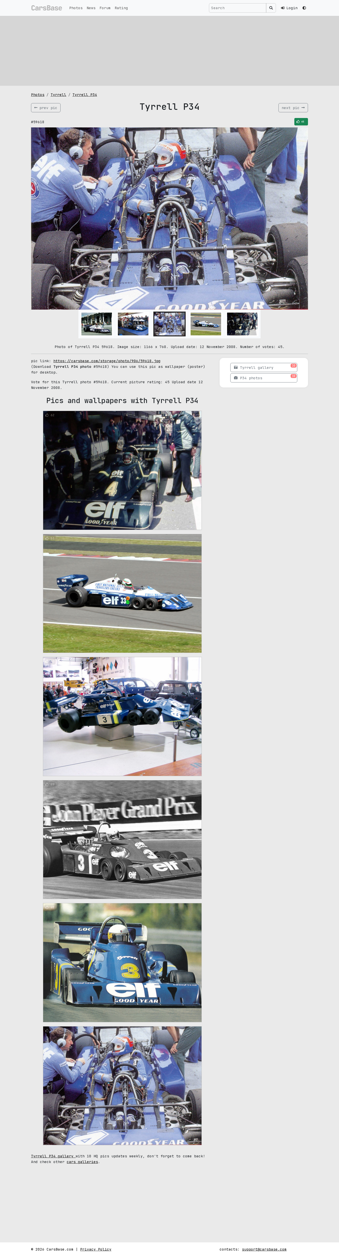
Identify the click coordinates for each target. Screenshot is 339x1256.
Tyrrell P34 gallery (53, 1156)
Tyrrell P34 (84, 94)
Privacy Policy (95, 1249)
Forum (105, 7)
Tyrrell (58, 94)
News (91, 7)
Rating (121, 7)
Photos (76, 7)
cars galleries (82, 1161)
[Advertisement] (169, 51)
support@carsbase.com (264, 1249)
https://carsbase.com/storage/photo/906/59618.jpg (107, 360)
